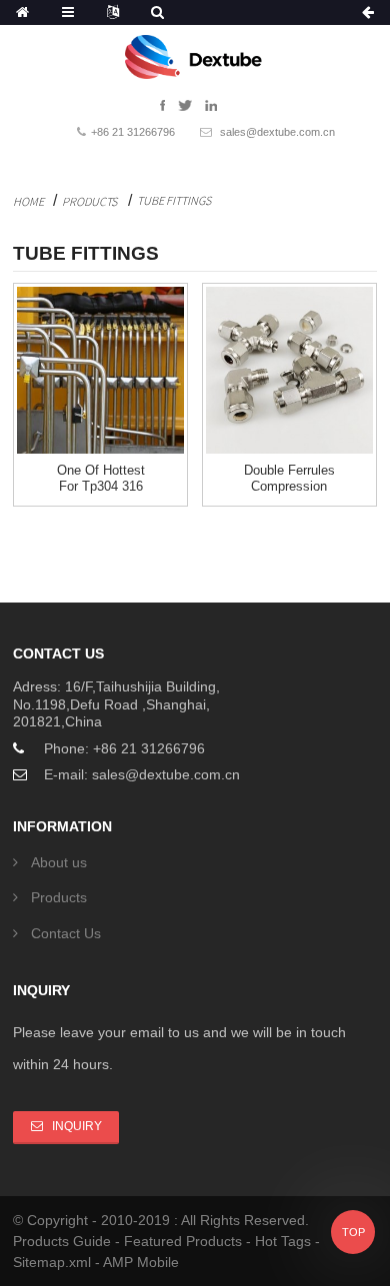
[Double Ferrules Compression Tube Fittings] (289, 370)
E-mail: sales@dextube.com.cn (142, 774)
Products (89, 201)
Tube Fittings (174, 200)
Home (28, 201)
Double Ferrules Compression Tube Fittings (289, 487)
